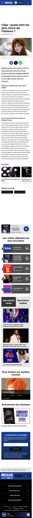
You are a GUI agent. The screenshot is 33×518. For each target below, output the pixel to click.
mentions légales (7, 456)
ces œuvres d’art (19, 148)
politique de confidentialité (16, 456)
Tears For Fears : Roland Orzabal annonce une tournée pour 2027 (13, 325)
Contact (14, 506)
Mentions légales (23, 506)
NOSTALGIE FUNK (17, 278)
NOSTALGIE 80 (18, 288)
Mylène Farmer (8, 392)
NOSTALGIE (17, 247)
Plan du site (7, 506)
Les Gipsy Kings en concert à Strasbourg (13, 426)
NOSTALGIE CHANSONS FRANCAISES (16, 229)
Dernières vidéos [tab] (23, 302)
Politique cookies (18, 508)
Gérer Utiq (24, 510)
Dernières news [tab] (8, 302)
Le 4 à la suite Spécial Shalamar (12, 364)
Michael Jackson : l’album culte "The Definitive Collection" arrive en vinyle (15, 345)
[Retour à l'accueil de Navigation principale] (8, 3)
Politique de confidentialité (11, 510)
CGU (10, 508)
